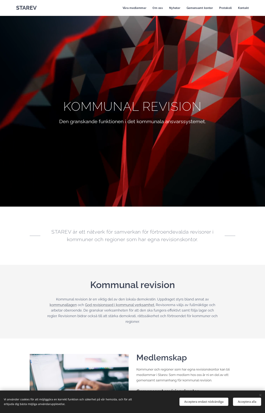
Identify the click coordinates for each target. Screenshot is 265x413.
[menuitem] (136, 8)
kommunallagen (63, 305)
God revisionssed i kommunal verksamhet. (120, 305)
